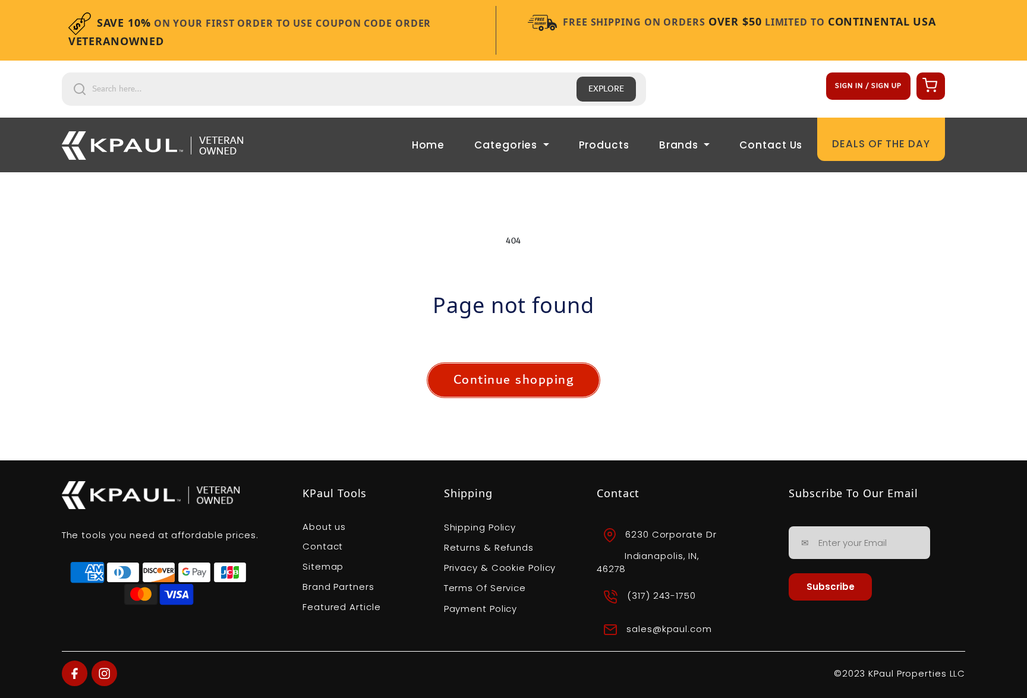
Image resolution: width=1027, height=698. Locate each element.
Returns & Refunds (489, 547)
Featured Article (341, 607)
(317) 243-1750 (661, 595)
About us (324, 526)
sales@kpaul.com (669, 629)
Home (428, 145)
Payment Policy (481, 608)
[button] (928, 84)
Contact (323, 546)
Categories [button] (507, 145)
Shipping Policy (480, 527)
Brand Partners (338, 586)
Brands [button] (680, 145)
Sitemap (323, 566)
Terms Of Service (485, 588)
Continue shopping (513, 380)
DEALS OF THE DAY (881, 144)
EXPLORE (606, 89)
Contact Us (770, 145)
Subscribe (831, 586)
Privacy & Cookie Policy (500, 567)
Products (604, 145)
